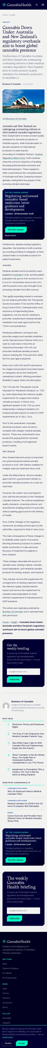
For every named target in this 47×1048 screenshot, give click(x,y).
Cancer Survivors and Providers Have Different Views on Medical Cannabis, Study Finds (25, 818)
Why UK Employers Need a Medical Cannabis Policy (24, 792)
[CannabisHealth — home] (17, 4)
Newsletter (7, 1018)
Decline (8, 1043)
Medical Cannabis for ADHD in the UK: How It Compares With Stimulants (25, 804)
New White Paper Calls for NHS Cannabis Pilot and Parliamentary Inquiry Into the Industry (27, 745)
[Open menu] (42, 4)
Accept (22, 1043)
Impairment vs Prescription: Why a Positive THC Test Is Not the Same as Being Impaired (28, 772)
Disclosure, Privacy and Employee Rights (28, 725)
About (5, 1007)
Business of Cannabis (12, 84)
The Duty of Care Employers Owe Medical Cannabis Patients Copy (28, 735)
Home (5, 15)
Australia (17, 275)
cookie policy (7, 1037)
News (5, 964)
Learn (5, 989)
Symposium (7, 1003)
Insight (14, 622)
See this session (16, 230)
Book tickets (10, 235)
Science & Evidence (11, 968)
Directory (6, 998)
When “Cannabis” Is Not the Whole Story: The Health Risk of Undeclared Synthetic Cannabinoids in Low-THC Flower (28, 759)
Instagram (6, 1023)
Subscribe (14, 679)
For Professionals (10, 978)
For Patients (7, 973)
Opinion (6, 993)
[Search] (36, 4)
